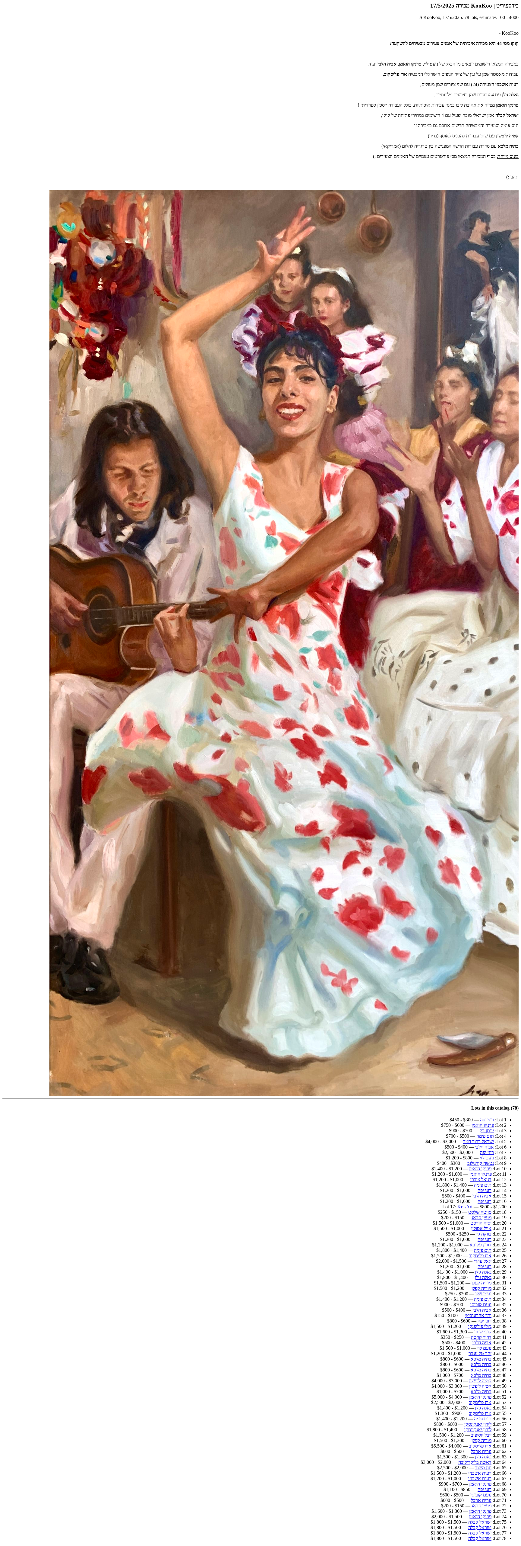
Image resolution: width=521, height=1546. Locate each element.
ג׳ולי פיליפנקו (479, 1326)
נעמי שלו (483, 1293)
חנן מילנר (483, 1467)
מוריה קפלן (481, 1282)
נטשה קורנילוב (480, 1163)
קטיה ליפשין (480, 1380)
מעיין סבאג (481, 1217)
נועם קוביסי (480, 1304)
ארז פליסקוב (480, 1255)
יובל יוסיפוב (481, 1435)
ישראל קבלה (479, 1522)
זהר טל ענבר (480, 1353)
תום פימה (485, 1136)
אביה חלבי (484, 1146)
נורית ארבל (481, 1451)
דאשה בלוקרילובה (474, 1462)
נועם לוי (487, 1157)
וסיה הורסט (480, 1223)
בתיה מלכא (481, 1358)
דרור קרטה (481, 1337)
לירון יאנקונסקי (477, 1424)
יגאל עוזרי (482, 1261)
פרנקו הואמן (483, 1125)
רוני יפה (487, 1119)
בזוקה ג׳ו (483, 1233)
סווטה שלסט (479, 1212)
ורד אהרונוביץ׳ (478, 1315)
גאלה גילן (483, 1271)
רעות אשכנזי (479, 1473)
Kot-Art (464, 1206)
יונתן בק (486, 1130)
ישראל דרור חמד (478, 1141)
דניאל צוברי (480, 1179)
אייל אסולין (481, 1228)
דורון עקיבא (480, 1244)
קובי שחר (482, 1331)
